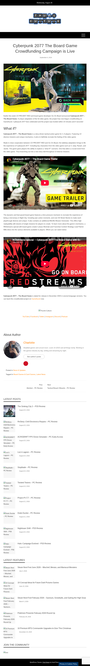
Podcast (65, 316)
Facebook (34, 316)
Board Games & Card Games (24, 374)
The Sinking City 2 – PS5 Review (31, 406)
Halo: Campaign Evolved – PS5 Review (34, 544)
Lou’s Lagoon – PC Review (29, 452)
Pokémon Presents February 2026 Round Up (36, 613)
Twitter (41, 316)
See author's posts (34, 357)
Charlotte (29, 342)
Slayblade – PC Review (28, 467)
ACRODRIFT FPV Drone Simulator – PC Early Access (40, 437)
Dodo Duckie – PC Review (29, 513)
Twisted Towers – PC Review (30, 483)
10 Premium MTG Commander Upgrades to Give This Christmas (44, 628)
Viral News (46, 662)
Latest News (40, 374)
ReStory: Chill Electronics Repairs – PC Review (37, 422)
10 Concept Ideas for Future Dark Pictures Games (38, 583)
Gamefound (36, 299)
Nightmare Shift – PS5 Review (30, 528)
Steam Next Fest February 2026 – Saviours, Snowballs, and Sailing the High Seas (52, 598)
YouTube (25, 316)
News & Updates (19, 370)
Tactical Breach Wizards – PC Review (61, 386)
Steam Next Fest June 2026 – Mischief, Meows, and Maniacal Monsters (47, 567)
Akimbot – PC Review (35, 386)
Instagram (49, 316)
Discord (57, 316)
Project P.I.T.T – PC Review (29, 498)
